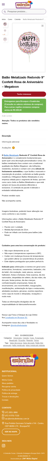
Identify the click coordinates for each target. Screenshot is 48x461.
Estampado (39, 338)
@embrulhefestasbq (19, 325)
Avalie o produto (7, 116)
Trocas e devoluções (10, 397)
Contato (5, 400)
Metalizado (13, 340)
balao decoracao (16, 343)
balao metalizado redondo (35, 345)
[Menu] (6, 4)
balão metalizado (18, 345)
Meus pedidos (7, 383)
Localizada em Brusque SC (16, 317)
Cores (10, 19)
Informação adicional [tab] (10, 142)
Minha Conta (7, 380)
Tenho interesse (24, 94)
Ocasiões (21, 340)
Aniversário (17, 338)
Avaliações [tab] (8, 148)
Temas (36, 340)
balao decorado (28, 343)
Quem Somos (7, 376)
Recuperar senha (9, 387)
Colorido (18, 19)
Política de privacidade (11, 390)
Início (4, 19)
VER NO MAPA (11, 432)
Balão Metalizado (11, 155)
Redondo (29, 340)
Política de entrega (9, 393)
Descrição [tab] (6, 136)
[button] (42, 26)
